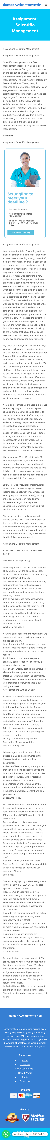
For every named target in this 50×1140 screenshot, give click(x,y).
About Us (25, 1064)
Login (25, 1077)
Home (25, 1060)
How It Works (25, 1073)
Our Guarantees (25, 1068)
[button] (20, 232)
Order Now (25, 1081)
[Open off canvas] (46, 4)
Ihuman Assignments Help (22, 5)
